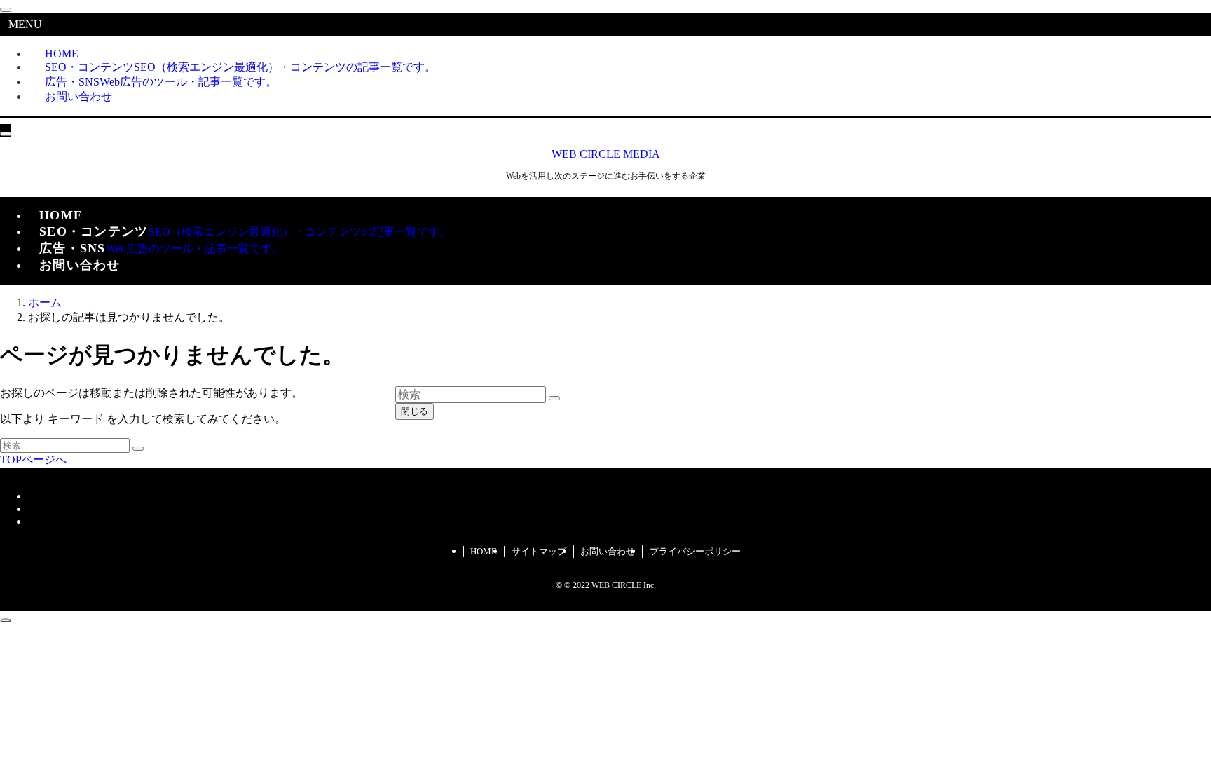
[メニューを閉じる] (5, 10)
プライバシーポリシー (695, 551)
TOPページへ (33, 459)
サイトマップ (539, 551)
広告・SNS (161, 82)
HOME (483, 551)
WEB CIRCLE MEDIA (606, 154)
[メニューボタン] (5, 134)
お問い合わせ (78, 96)
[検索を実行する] (138, 449)
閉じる (414, 411)
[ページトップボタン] (5, 620)
